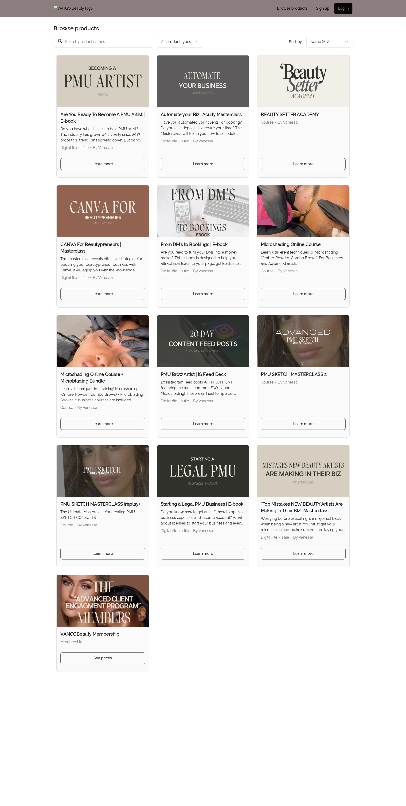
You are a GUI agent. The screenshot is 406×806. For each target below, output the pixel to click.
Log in (343, 8)
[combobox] (180, 42)
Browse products (292, 8)
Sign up (322, 8)
